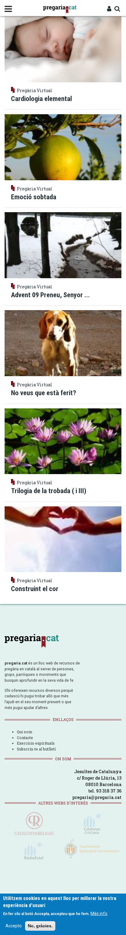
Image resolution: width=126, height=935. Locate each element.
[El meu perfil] (109, 9)
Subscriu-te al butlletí (36, 748)
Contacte (25, 737)
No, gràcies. (40, 925)
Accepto (14, 925)
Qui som (24, 731)
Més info (99, 913)
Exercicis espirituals (36, 743)
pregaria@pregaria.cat (96, 797)
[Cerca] (117, 9)
